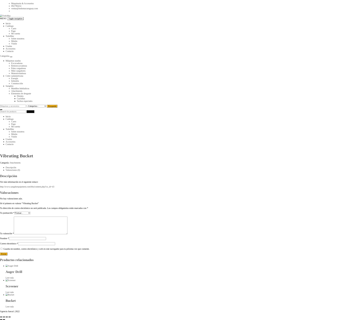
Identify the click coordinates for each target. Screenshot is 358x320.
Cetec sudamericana (14, 76)
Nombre (4, 238)
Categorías (5, 56)
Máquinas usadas (13, 61)
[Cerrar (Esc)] (9, 316)
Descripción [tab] (11, 167)
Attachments (16, 91)
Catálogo (10, 26)
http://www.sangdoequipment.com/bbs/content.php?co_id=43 (27, 186)
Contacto (10, 51)
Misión (14, 41)
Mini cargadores (18, 71)
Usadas (9, 46)
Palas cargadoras (18, 68)
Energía (14, 78)
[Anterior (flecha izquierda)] (1, 319)
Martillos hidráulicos (20, 88)
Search (30, 112)
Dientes (20, 96)
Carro (13, 28)
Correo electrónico (9, 243)
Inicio (8, 23)
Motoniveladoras (18, 73)
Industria (15, 81)
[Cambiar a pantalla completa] (4, 316)
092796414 (16, 6)
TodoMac (10, 36)
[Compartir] (7, 316)
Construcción (17, 83)
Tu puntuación (7, 213)
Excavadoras (17, 63)
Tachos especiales (24, 101)
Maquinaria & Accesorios (22, 3)
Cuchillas (21, 98)
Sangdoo (9, 86)
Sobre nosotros (17, 38)
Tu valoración (7, 233)
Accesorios (10, 48)
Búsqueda (52, 106)
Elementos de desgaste (21, 93)
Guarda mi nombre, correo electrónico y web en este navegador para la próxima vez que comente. (46, 249)
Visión (14, 43)
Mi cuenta (15, 33)
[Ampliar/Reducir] (1, 316)
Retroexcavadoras (19, 66)
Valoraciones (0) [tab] (13, 170)
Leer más (10, 278)
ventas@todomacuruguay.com (24, 8)
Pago (13, 31)
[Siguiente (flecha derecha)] (4, 319)
